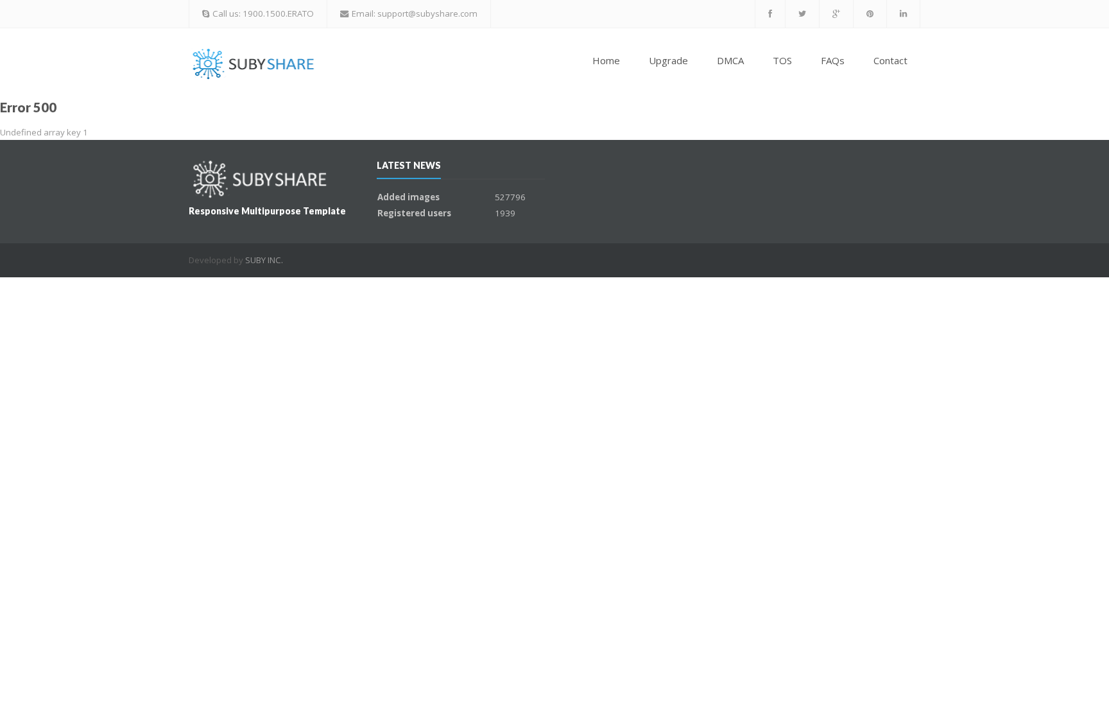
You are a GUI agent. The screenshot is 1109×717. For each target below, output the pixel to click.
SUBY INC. (264, 260)
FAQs (833, 60)
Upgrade (668, 60)
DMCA (730, 60)
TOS (782, 60)
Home (606, 60)
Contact (890, 60)
